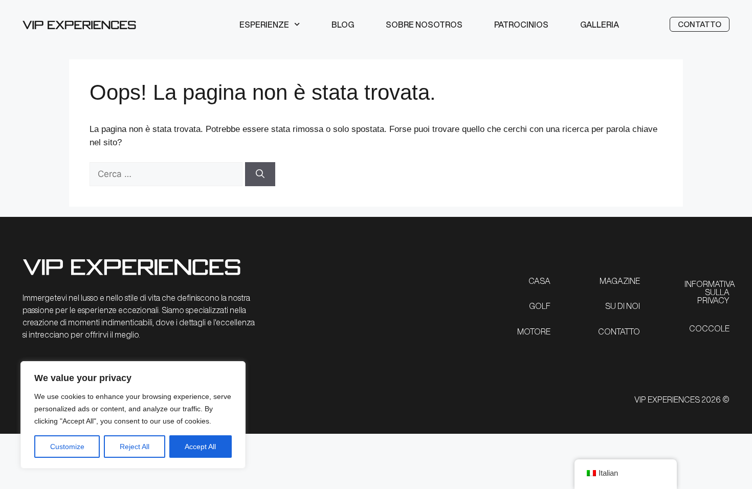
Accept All (200, 446)
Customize (67, 446)
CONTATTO (619, 331)
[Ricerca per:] (167, 174)
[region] (133, 415)
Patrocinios (521, 24)
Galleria (599, 24)
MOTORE (533, 331)
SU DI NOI (622, 306)
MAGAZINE (620, 281)
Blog (342, 24)
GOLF (539, 306)
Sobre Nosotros (424, 24)
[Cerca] (260, 174)
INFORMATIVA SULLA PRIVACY (709, 292)
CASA (539, 281)
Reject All (134, 446)
